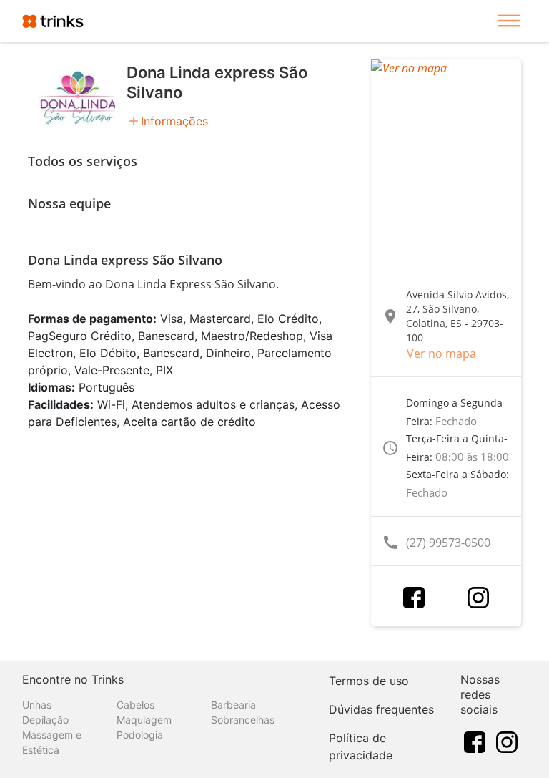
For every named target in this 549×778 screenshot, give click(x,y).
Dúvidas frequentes (381, 709)
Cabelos (135, 705)
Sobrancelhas (242, 720)
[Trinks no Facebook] (474, 741)
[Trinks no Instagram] (507, 741)
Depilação (45, 720)
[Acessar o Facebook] (414, 597)
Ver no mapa (441, 353)
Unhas (36, 705)
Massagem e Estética (51, 742)
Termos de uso (369, 681)
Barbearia (233, 705)
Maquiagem (144, 720)
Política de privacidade (360, 746)
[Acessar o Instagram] (478, 597)
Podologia (140, 735)
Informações (174, 121)
